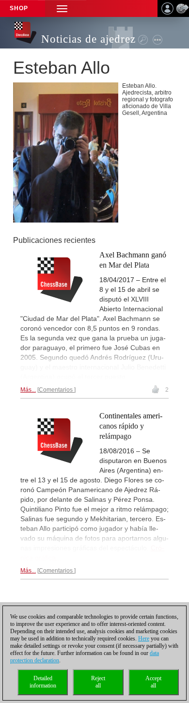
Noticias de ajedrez (88, 39)
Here (143, 638)
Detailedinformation (43, 682)
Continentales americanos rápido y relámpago (130, 426)
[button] (62, 8)
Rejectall (98, 682)
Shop (19, 8)
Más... (28, 389)
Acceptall (153, 682)
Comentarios (56, 389)
